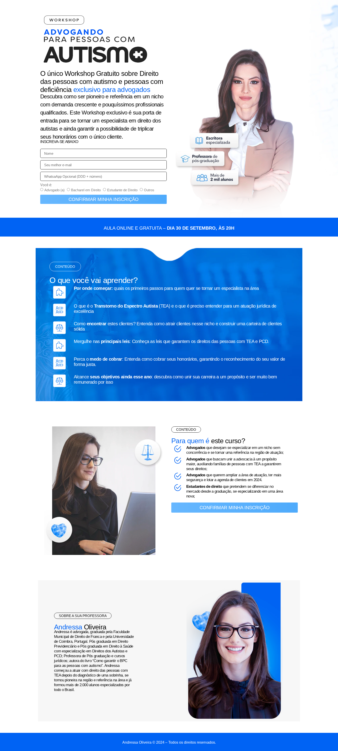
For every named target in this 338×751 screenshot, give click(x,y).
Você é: (46, 185)
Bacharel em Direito (86, 190)
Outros (149, 190)
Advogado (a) (54, 190)
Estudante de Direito (122, 190)
